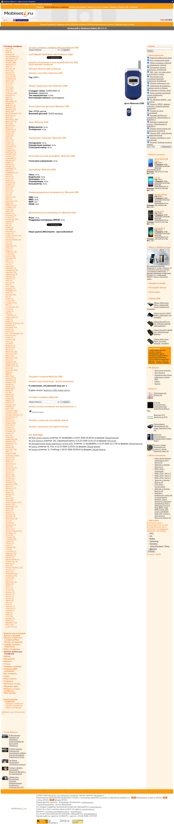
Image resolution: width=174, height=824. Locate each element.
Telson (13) (10, 529)
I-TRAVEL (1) (11, 315)
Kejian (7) (9, 321)
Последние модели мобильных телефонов (156, 68)
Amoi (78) (10, 71)
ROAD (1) (10, 445)
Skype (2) (9, 492)
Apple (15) (10, 81)
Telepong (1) (11, 525)
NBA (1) (9, 374)
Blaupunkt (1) (11, 122)
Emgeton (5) (11, 207)
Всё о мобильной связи (159, 60)
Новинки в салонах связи (160, 90)
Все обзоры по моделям (13, 641)
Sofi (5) (8, 496)
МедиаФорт (98, 796)
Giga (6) (9, 244)
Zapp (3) (9, 612)
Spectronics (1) (12, 507)
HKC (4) (9, 280)
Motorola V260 (72, 47)
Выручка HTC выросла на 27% (161, 416)
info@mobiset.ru (96, 807)
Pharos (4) (10, 421)
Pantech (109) (11, 413)
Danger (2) (10, 166)
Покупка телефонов (14, 706)
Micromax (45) (11, 352)
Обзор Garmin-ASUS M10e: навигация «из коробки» (162, 315)
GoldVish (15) (11, 252)
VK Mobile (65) (12, 574)
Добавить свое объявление (41, 381)
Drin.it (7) (9, 191)
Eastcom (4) (10, 197)
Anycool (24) (11, 77)
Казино (34, 449)
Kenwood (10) (11, 327)
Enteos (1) (10, 213)
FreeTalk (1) (10, 232)
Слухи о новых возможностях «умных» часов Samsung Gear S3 (161, 448)
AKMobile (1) (11, 60)
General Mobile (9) (13, 240)
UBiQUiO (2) (11, 555)
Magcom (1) (10, 346)
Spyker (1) (10, 513)
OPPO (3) (10, 403)
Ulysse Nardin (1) (13, 559)
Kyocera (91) (11, 335)
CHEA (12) (10, 144)
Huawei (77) (10, 289)
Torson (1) (10, 543)
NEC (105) (10, 376)
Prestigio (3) (10, 431)
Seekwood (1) (11, 468)
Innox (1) (9, 309)
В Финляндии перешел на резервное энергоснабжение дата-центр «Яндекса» (16, 740)
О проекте (110, 24)
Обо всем (111, 441)
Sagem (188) (11, 454)
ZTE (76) (9, 616)
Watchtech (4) (11, 582)
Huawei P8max (161, 194)
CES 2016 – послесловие (160, 485)
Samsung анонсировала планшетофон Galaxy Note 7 (163, 438)
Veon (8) (9, 566)
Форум (131, 24)
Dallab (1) (10, 162)
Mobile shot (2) (12, 364)
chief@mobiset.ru (88, 802)
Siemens (154, 544)
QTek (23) (10, 437)
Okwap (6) (10, 394)
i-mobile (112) (11, 303)
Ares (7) (9, 85)
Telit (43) (9, 527)
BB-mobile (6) (11, 101)
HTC (152, 534)
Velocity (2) (10, 564)
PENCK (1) (10, 419)
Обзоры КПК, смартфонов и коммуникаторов (159, 134)
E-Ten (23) (10, 217)
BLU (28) (9, 124)
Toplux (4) (10, 541)
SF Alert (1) (10, 478)
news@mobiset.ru (88, 809)
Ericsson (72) (11, 215)
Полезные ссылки (12, 684)
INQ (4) (9, 313)
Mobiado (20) (11, 362)
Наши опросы (100, 24)
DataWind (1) (11, 168)
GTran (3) (10, 262)
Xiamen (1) (10, 594)
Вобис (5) (10, 621)
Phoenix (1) (10, 425)
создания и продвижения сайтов (57, 812)
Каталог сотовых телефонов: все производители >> (52, 406)
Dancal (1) (10, 164)
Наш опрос (154, 520)
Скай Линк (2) (11, 627)
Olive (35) (10, 397)
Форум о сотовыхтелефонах (12, 690)
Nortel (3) (9, 390)
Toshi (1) (9, 545)
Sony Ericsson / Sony (159, 546)
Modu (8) (9, 368)
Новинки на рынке (157, 283)
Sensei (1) (10, 472)
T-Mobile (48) (11, 539)
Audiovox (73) (11, 93)
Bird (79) (9, 117)
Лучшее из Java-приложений (155, 112)
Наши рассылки (156, 55)
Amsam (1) (10, 73)
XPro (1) (9, 602)
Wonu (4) (9, 588)
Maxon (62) (10, 348)
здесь (149, 279)
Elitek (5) (9, 203)
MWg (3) (9, 372)
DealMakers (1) (12, 172)
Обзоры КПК (154, 298)
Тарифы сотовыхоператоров (12, 645)
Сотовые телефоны (13, 46)
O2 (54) (9, 392)
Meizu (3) (9, 350)
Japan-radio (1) (12, 317)
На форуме (154, 368)
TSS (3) (9, 549)
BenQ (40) (10, 111)
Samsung (154, 541)
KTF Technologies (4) (14, 333)
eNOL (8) (9, 211)
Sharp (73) (10, 480)
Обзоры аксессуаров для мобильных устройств (159, 130)
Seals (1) (9, 462)
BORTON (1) (11, 130)
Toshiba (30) (11, 547)
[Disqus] (86, 274)
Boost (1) (9, 128)
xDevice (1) (10, 592)
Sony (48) (10, 500)
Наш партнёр (10, 693)
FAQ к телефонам (12, 649)
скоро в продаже (12, 635)
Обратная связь (122, 24)
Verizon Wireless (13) (14, 568)
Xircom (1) (10, 598)
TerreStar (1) (11, 533)
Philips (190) (11, 423)
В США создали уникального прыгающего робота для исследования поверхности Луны (17, 753)
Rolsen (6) (10, 447)
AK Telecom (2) (12, 58)
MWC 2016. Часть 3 (163, 473)
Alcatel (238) (11, 62)
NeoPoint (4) (11, 380)
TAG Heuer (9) (11, 519)
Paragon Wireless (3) (14, 415)
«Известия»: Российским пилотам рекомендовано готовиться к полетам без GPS (16, 782)
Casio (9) (9, 136)
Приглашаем (154, 348)
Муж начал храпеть (40, 438)
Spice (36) (10, 509)
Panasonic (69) (12, 411)
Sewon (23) (10, 476)
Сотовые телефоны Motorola (43, 397)
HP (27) (9, 284)
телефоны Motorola (56, 47)
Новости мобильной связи (161, 58)
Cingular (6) (10, 150)
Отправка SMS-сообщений (128, 7)
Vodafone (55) (11, 576)
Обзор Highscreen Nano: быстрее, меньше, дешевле (161, 341)
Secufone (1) (11, 464)
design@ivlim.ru (76, 812)
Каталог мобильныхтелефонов (13, 653)
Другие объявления (64, 381)
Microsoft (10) (11, 354)
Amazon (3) (10, 69)
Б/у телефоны (81, 24)
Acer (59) (9, 48)
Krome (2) (10, 331)
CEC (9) (9, 138)
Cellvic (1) (10, 142)
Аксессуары (154, 292)
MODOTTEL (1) (12, 366)
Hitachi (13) (10, 278)
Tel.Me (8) (10, 523)
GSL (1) (9, 260)
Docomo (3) (10, 183)
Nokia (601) (10, 388)
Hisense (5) (10, 276)
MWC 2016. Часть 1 (163, 478)
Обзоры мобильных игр (160, 83)
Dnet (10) (9, 181)
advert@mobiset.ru (90, 814)
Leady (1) (9, 337)
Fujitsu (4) (10, 234)
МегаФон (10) (11, 623)
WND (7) (9, 586)
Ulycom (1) (10, 557)
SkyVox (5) (10, 494)
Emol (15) (10, 209)
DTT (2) (9, 193)
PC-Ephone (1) (12, 417)
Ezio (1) (9, 223)
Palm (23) (10, 409)
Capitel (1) (10, 134)
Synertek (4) (11, 517)
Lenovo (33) (10, 339)
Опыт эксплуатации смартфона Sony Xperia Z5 (163, 460)
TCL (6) (9, 521)
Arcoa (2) (9, 83)
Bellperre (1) (11, 105)
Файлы (72, 7)
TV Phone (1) (11, 551)
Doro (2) (9, 189)
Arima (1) (9, 87)
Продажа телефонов (14, 704)
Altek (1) (9, 67)
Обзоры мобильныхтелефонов (13, 639)
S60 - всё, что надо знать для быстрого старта (159, 73)
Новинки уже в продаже (15, 633)
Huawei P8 (159, 211)
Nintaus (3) (10, 386)
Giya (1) (9, 250)
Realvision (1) (11, 443)
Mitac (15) (10, 356)
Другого (153, 549)
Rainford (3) (10, 441)
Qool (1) (9, 435)
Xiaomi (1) (10, 596)
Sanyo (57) (10, 458)
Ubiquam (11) (11, 553)
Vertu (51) (10, 572)
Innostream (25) (12, 307)
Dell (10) (9, 175)
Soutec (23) (10, 504)
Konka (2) (10, 329)
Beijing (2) (10, 103)
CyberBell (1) (11, 158)
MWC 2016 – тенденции (160, 470)
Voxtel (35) (10, 578)
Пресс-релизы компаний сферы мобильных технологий (158, 95)
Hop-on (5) (10, 282)
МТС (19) (9, 625)
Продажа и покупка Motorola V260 (46, 377)
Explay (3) (10, 221)
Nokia (152, 539)
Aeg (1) (9, 50)
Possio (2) (10, 427)
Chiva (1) (9, 148)
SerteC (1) (10, 474)
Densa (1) (10, 177)
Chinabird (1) (11, 146)
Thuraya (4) (10, 537)
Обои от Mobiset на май (159, 247)
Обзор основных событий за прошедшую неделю (159, 64)
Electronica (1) (11, 201)
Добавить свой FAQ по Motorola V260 (45, 73)
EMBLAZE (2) (11, 205)
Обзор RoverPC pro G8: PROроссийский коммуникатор (162, 324)
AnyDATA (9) (11, 79)
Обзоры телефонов (47, 24)
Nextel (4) (10, 384)
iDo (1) (8, 297)
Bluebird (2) (10, 126)
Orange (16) (11, 405)
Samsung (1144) (12, 456)
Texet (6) (9, 535)
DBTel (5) (9, 170)
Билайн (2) (10, 619)
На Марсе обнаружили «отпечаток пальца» (17, 762)
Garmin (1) (10, 238)
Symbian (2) (10, 515)
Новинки (39, 7)
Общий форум (112, 438)
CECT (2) (9, 140)
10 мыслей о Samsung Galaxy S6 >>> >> (87, 28)
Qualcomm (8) (11, 439)
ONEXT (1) (10, 401)
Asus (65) (9, 89)
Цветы (34, 447)
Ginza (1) (9, 248)
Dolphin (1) (10, 185)
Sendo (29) (10, 470)
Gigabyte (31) (11, 246)
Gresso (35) (10, 256)
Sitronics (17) (11, 488)
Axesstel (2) (10, 95)
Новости (90, 7)
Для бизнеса (37, 441)
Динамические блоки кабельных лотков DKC (52, 444)
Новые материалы (157, 455)
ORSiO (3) (10, 407)
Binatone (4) (11, 115)
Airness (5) (10, 54)
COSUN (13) (11, 154)
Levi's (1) (9, 342)
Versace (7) (10, 570)
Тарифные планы (63, 24)
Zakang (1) (10, 610)
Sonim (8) (10, 498)
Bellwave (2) (11, 107)
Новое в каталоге (157, 155)
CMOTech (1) (11, 152)
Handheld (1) (11, 268)
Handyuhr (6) (11, 272)
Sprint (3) (9, 511)
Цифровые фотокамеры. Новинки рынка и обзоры (159, 87)
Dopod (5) (10, 187)
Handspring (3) (12, 270)
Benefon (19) (11, 109)
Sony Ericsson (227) (14, 502)
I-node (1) (10, 311)
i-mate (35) (10, 301)
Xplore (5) (10, 600)
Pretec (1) (10, 433)
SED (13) (9, 466)
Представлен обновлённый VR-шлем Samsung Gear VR (162, 427)
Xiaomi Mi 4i (160, 228)
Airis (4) (9, 52)
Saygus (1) (10, 460)
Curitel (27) (10, 156)
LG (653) (9, 344)
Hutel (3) (9, 293)
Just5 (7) (9, 319)
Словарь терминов (109, 7)
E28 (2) (9, 195)
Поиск (152, 46)
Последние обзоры (157, 288)
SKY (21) (9, 490)
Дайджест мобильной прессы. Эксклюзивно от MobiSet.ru (157, 124)
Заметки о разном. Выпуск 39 (162, 490)
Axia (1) (9, 97)
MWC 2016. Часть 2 (163, 476)
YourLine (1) (11, 608)
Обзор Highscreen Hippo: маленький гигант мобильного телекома (158, 306)
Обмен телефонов (13, 708)
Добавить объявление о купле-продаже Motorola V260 (53, 62)
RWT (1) (9, 452)
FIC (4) (8, 225)
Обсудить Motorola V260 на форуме (45, 69)
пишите (158, 361)
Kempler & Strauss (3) (14, 323)
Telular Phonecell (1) (14, 531)
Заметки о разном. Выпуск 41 (162, 466)
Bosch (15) (10, 132)
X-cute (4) (10, 590)
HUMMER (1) (11, 291)
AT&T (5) (9, 91)
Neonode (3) (11, 378)
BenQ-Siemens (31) (14, 113)
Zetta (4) (9, 614)
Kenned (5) (10, 325)
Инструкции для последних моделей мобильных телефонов (156, 79)
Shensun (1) (11, 482)
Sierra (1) (9, 486)
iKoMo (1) (10, 299)
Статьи (98, 7)
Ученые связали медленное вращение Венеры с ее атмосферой (17, 771)
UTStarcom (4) (12, 561)
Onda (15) (10, 399)
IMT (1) (9, 305)
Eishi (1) (9, 199)
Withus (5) (10, 584)
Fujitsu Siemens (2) (13, 236)
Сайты (90, 24)
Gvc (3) (9, 264)
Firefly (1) (9, 227)
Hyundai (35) (11, 295)
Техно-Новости (11, 732)
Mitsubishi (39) (11, 358)
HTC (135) (10, 287)
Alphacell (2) (11, 65)
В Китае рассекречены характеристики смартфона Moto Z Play (158, 406)
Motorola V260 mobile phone (57, 390)
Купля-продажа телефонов (10, 700)
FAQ (72, 24)
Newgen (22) (11, 382)
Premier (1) (10, 429)
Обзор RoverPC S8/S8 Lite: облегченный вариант (163, 332)
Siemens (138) (11, 484)
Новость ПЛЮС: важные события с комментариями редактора (158, 106)
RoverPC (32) (11, 449)
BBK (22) (9, 99)
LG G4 (157, 178)
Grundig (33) (11, 258)
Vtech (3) (9, 580)
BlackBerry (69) (12, 120)
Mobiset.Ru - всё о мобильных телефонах (63, 796)
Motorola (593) (12, 370)
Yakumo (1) (10, 606)
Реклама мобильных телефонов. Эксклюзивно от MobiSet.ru (158, 117)
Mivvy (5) (9, 360)
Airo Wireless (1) (12, 56)
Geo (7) (9, 242)
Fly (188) (9, 229)
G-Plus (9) (10, 254)
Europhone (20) (12, 219)
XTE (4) (9, 604)
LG (151, 536)
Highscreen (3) (12, 274)
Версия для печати (38, 412)
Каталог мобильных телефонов (56, 7)
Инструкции (81, 7)
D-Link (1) (10, 179)
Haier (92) (10, 266)
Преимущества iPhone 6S (160, 394)
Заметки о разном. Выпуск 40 (162, 481)
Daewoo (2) (10, 160)
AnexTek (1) (10, 75)
